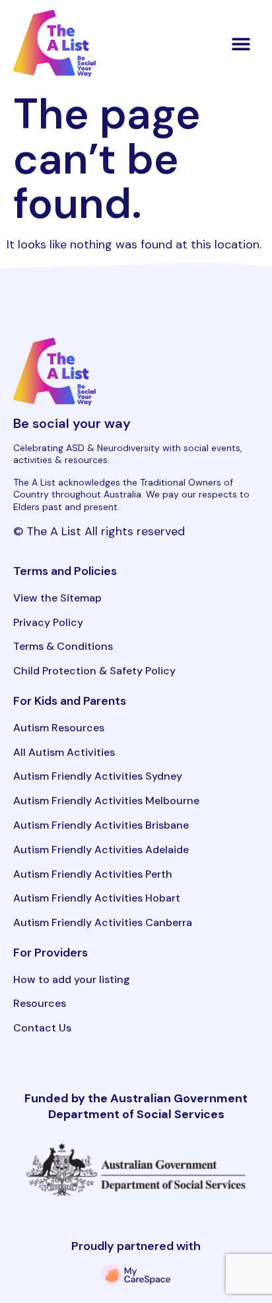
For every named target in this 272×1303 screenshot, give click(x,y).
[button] (241, 43)
